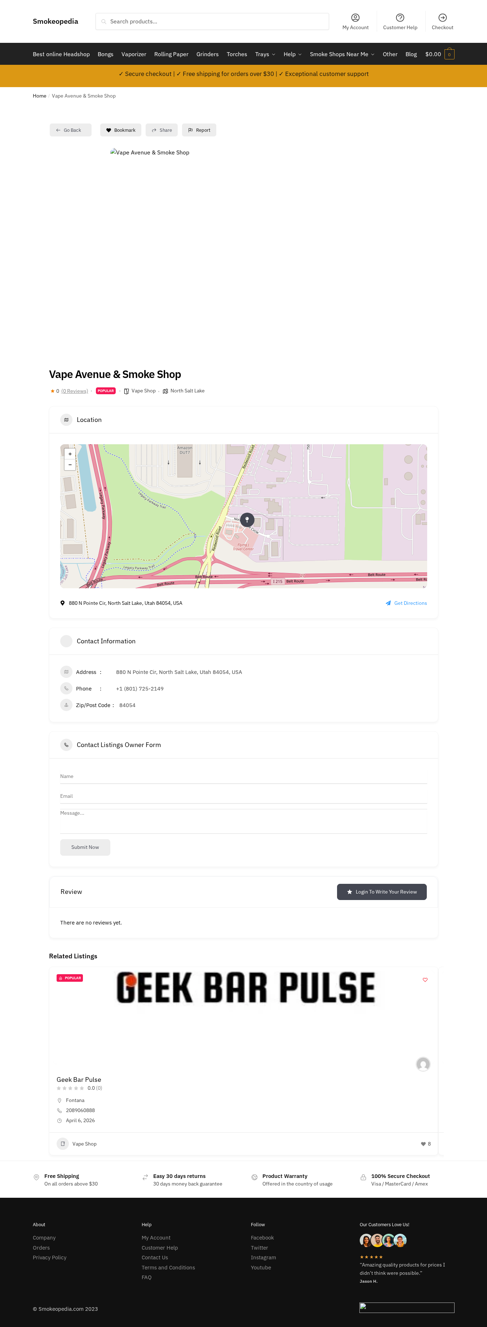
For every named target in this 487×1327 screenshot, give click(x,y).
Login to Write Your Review (386, 892)
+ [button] (70, 454)
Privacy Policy (49, 1257)
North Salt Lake (188, 390)
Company (44, 1237)
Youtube (261, 1267)
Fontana (75, 1100)
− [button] (70, 465)
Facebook (262, 1237)
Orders (41, 1247)
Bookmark (125, 130)
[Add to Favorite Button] (425, 979)
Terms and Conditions (168, 1267)
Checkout (442, 27)
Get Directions (410, 603)
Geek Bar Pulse (79, 1079)
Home (40, 96)
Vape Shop (144, 390)
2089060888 (80, 1110)
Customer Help (400, 27)
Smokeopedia (55, 21)
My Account (355, 27)
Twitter (259, 1247)
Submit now (85, 847)
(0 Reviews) (74, 390)
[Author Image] (423, 1064)
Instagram (263, 1257)
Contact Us (155, 1257)
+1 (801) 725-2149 (140, 688)
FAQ (147, 1277)
